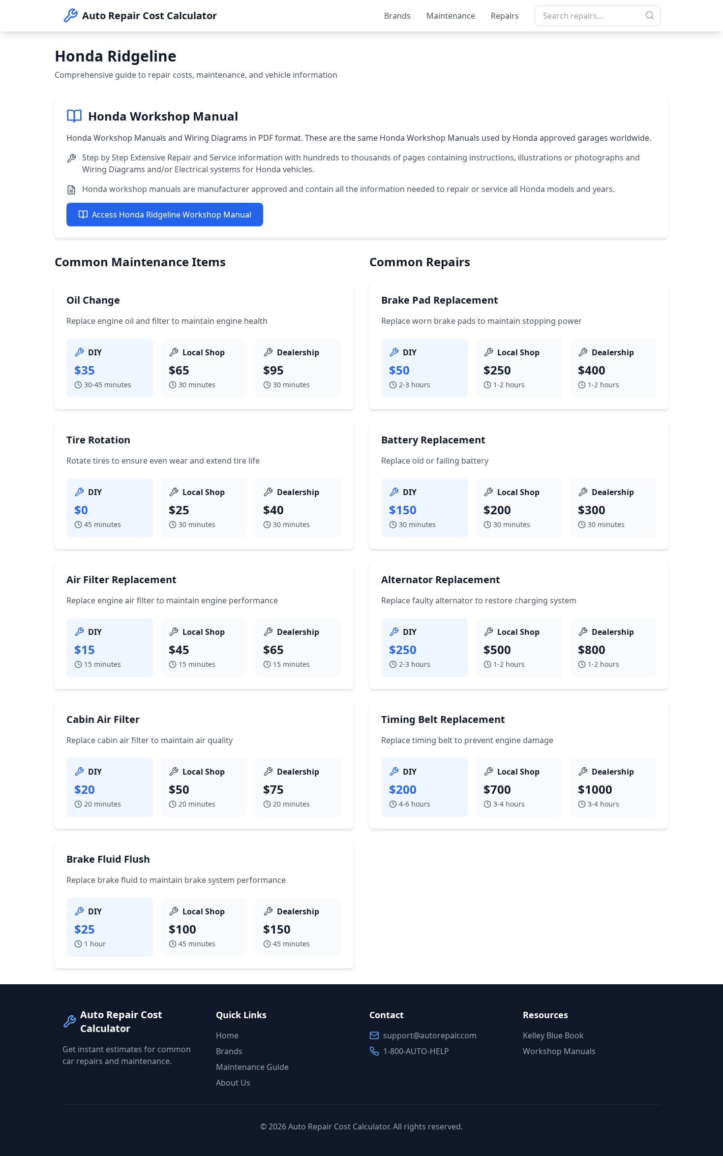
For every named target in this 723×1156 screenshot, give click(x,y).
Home (227, 1035)
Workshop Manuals (559, 1051)
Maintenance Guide (252, 1067)
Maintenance (450, 15)
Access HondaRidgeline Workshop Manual (171, 214)
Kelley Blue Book (553, 1035)
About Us (233, 1082)
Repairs (505, 15)
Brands (397, 15)
